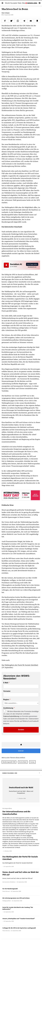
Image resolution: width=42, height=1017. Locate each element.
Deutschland (23, 762)
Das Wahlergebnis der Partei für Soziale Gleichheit (20, 665)
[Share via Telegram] (24, 21)
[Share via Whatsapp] (18, 21)
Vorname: (7, 691)
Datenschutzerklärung (11, 716)
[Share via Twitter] (11, 21)
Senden (21, 729)
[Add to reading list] (37, 21)
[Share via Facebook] (5, 21)
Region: (6, 699)
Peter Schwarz (6, 13)
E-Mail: (5, 683)
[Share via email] (31, 21)
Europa (32, 762)
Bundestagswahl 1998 (9, 762)
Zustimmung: (8, 708)
